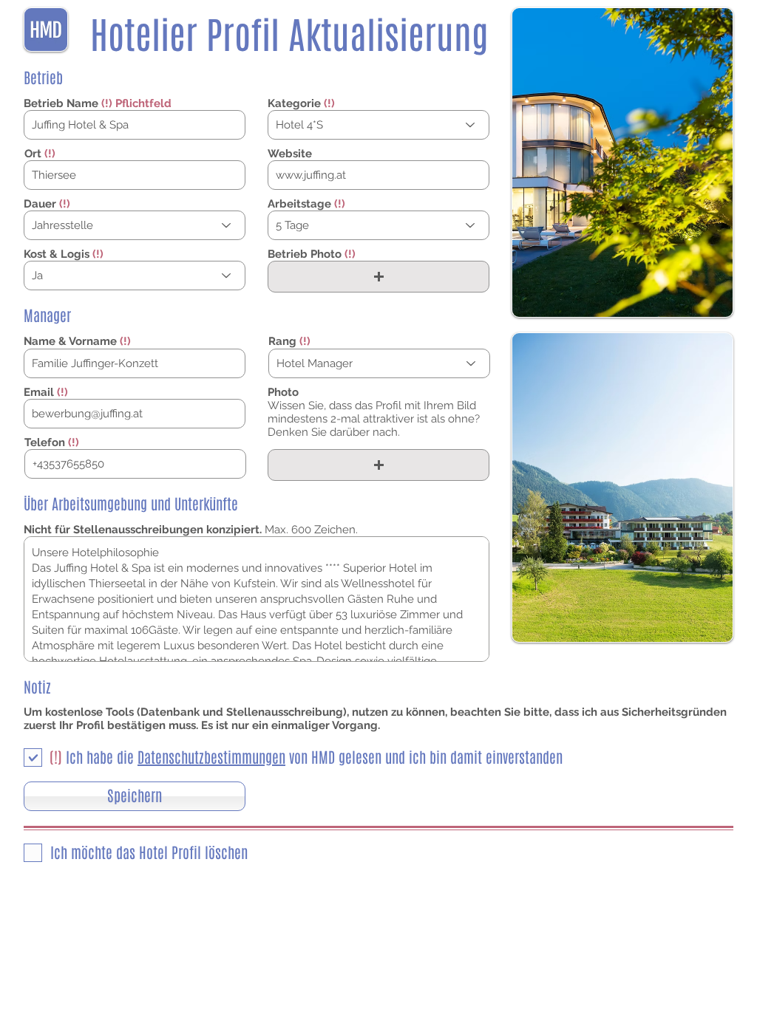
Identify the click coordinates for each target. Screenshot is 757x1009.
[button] (378, 277)
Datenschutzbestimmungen (211, 757)
